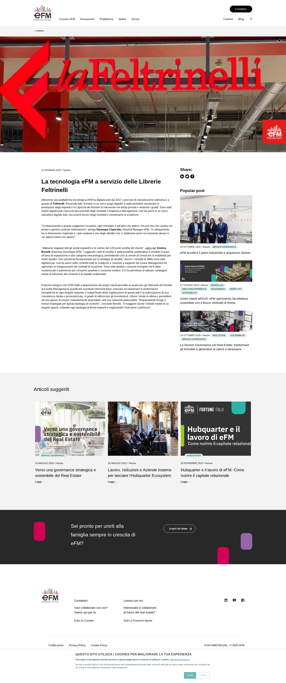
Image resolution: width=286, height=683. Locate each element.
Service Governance (224, 247)
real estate (219, 335)
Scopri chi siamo (178, 528)
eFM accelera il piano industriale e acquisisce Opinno (215, 252)
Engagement (218, 289)
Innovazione (87, 19)
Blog (241, 19)
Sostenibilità (189, 293)
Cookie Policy (99, 645)
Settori (122, 19)
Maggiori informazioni (180, 659)
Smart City (236, 289)
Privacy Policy (77, 645)
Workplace (217, 285)
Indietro (40, 30)
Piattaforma (106, 19)
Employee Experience (194, 289)
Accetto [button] (190, 675)
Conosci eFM (67, 19)
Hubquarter (194, 455)
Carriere (228, 19)
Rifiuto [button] (204, 675)
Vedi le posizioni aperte (137, 620)
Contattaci (241, 9)
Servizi (135, 19)
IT (251, 19)
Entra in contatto (84, 620)
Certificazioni (56, 645)
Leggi (38, 481)
